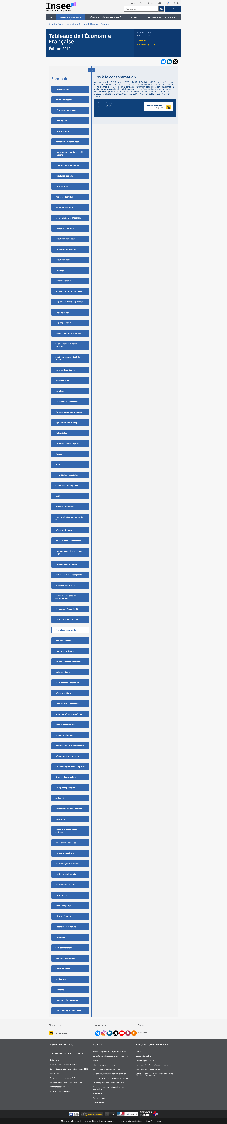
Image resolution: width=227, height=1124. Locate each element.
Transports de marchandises (68, 1010)
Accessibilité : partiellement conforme (99, 1121)
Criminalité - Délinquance (66, 485)
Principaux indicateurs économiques (65, 597)
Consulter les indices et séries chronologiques (110, 1056)
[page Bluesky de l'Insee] (97, 1033)
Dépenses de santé (63, 530)
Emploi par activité (64, 323)
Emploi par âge (62, 312)
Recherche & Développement (68, 808)
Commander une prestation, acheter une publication (109, 1088)
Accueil (52, 24)
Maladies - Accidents (64, 506)
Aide (160, 3)
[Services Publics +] (149, 1116)
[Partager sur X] (175, 61)
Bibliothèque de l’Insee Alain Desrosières (108, 1082)
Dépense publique (63, 693)
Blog (141, 3)
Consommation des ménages (68, 412)
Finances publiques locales (67, 703)
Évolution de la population (67, 165)
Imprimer (143, 40)
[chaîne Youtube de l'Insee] (122, 1033)
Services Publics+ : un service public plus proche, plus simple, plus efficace (154, 1075)
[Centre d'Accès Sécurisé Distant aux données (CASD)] (110, 1116)
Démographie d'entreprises (67, 756)
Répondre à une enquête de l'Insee (106, 1069)
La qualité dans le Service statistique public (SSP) (69, 1069)
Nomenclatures (56, 1073)
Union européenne (63, 99)
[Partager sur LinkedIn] (169, 61)
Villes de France (62, 120)
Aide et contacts (99, 1098)
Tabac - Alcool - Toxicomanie (68, 540)
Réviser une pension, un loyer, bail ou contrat (110, 1051)
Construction (61, 895)
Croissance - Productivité (66, 609)
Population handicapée (65, 239)
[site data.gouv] (127, 1116)
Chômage (59, 270)
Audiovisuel (60, 979)
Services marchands (64, 947)
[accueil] (51, 17)
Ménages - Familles (64, 197)
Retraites (59, 391)
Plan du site (159, 1121)
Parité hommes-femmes (66, 249)
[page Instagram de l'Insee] (103, 1033)
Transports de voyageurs (66, 1000)
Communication (62, 968)
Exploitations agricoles (65, 842)
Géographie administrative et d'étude (64, 1078)
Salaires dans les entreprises (68, 333)
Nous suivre (97, 1093)
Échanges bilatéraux (64, 735)
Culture (58, 454)
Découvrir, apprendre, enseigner (105, 1065)
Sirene (95, 1060)
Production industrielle (65, 874)
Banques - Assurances (65, 958)
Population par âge (64, 176)
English (176, 3)
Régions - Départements (66, 110)
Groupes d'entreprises (65, 777)
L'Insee (138, 1051)
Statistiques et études (70, 17)
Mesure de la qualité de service (148, 1069)
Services (133, 17)
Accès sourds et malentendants (130, 1121)
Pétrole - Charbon (63, 916)
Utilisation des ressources (67, 141)
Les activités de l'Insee (144, 1056)
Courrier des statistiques (59, 1087)
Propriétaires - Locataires (66, 475)
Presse (150, 3)
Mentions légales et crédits (71, 1121)
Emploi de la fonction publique (69, 302)
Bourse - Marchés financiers (68, 661)
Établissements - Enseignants (68, 574)
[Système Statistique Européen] (74, 1116)
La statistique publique (145, 1060)
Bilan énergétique (63, 905)
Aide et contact (143, 1032)
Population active (63, 260)
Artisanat (59, 798)
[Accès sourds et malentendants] (168, 4)
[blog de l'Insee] (128, 1033)
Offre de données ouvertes (60, 1091)
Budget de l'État (62, 672)
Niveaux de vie (62, 380)
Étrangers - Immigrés (64, 228)
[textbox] (141, 9)
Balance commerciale (65, 724)
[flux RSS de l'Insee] (134, 1033)
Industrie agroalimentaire (67, 863)
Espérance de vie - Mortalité (68, 218)
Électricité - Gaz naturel (65, 926)
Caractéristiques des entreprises (70, 766)
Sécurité (149, 1121)
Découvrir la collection (148, 45)
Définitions (54, 1060)
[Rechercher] (161, 9)
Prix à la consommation (66, 630)
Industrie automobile (65, 884)
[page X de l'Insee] (116, 1033)
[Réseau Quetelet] (92, 1116)
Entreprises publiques (65, 787)
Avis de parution (62, 1033)
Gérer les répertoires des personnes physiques (111, 1078)
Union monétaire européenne (68, 714)
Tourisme (59, 989)
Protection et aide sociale (66, 401)
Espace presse (98, 1102)
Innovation (60, 819)
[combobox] (152, 9)
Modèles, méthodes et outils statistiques (66, 1082)
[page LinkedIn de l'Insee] (110, 1033)
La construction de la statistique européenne (153, 1065)
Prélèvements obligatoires (67, 682)
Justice (58, 496)
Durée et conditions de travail (68, 291)
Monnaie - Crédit (63, 640)
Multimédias (61, 433)
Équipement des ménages (67, 422)
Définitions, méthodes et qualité (105, 17)
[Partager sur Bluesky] (163, 61)
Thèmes (172, 8)
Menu (133, 3)
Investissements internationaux (69, 745)
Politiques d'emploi (64, 281)
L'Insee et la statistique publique (161, 17)
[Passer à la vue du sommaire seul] (93, 70)
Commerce (60, 937)
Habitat (58, 464)
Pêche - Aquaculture (64, 853)
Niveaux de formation (65, 585)
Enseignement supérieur (66, 564)
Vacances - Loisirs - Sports (67, 443)
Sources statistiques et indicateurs (63, 1064)
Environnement (62, 131)
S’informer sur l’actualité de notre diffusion (109, 1074)
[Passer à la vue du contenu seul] (90, 70)
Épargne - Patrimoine (65, 651)
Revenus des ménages (65, 370)
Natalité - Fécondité (64, 207)
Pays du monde (62, 89)
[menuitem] (51, 17)
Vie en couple (61, 186)
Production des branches (66, 619)
